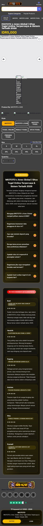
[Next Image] (39, 59)
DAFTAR (11, 521)
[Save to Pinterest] (21, 495)
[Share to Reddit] (27, 495)
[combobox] (19, 9)
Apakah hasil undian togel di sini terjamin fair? (19, 276)
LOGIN (31, 521)
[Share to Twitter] (4, 495)
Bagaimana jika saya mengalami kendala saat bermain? (18, 266)
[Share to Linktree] (15, 495)
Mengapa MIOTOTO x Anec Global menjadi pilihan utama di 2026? (19, 215)
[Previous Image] (4, 59)
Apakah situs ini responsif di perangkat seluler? (17, 256)
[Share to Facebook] (9, 495)
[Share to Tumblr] (33, 495)
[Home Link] (14, 4)
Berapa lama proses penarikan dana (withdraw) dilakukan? (18, 245)
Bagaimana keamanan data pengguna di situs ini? (17, 225)
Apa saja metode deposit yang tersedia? (18, 235)
